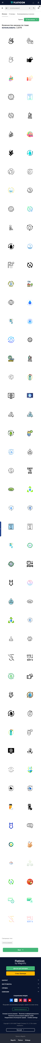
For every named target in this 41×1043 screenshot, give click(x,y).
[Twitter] (16, 1000)
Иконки (4, 14)
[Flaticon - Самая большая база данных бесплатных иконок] (18, 3)
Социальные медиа (21, 996)
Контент (5, 980)
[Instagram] (25, 1000)
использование (7, 943)
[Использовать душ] (11, 265)
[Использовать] (30, 41)
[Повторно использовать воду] (11, 97)
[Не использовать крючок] (11, 658)
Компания (5, 992)
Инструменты (7, 984)
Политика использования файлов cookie (21, 1016)
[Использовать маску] (30, 826)
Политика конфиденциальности (29, 1014)
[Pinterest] (20, 1000)
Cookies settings (32, 1017)
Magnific (13, 1040)
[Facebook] (11, 1000)
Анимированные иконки (25, 14)
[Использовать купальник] (30, 433)
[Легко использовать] (11, 41)
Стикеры (12, 14)
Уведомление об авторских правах (15, 1017)
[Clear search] (29, 8)
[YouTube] (29, 1000)
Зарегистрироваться (20, 1009)
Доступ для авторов (20, 968)
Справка (5, 988)
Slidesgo (27, 1040)
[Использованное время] (11, 900)
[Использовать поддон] (30, 564)
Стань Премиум (20, 973)
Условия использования (10, 1014)
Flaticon (20, 1040)
